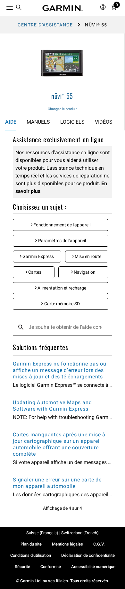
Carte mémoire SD (61, 303)
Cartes (34, 272)
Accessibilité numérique (93, 566)
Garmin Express (37, 256)
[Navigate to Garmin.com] (62, 8)
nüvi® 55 (62, 96)
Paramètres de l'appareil (61, 240)
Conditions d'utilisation (30, 555)
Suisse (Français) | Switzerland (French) (62, 532)
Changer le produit (62, 109)
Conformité (50, 566)
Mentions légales (67, 544)
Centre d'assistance (45, 24)
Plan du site (31, 544)
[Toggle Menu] (4, 6)
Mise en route (87, 256)
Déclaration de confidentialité (88, 555)
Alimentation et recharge (61, 287)
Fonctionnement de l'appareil (61, 224)
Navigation (84, 272)
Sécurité (22, 566)
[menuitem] (19, 8)
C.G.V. (99, 544)
